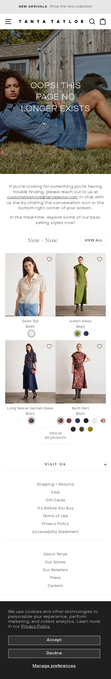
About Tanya (55, 554)
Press (55, 578)
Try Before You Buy (55, 508)
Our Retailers (55, 570)
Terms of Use (55, 516)
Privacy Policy (55, 524)
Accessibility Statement (55, 532)
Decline (54, 653)
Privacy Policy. (35, 627)
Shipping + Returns (55, 484)
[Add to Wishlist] (49, 259)
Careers (55, 586)
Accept (54, 640)
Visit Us (56, 464)
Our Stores (55, 562)
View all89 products (55, 435)
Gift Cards (55, 500)
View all (94, 240)
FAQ (55, 492)
